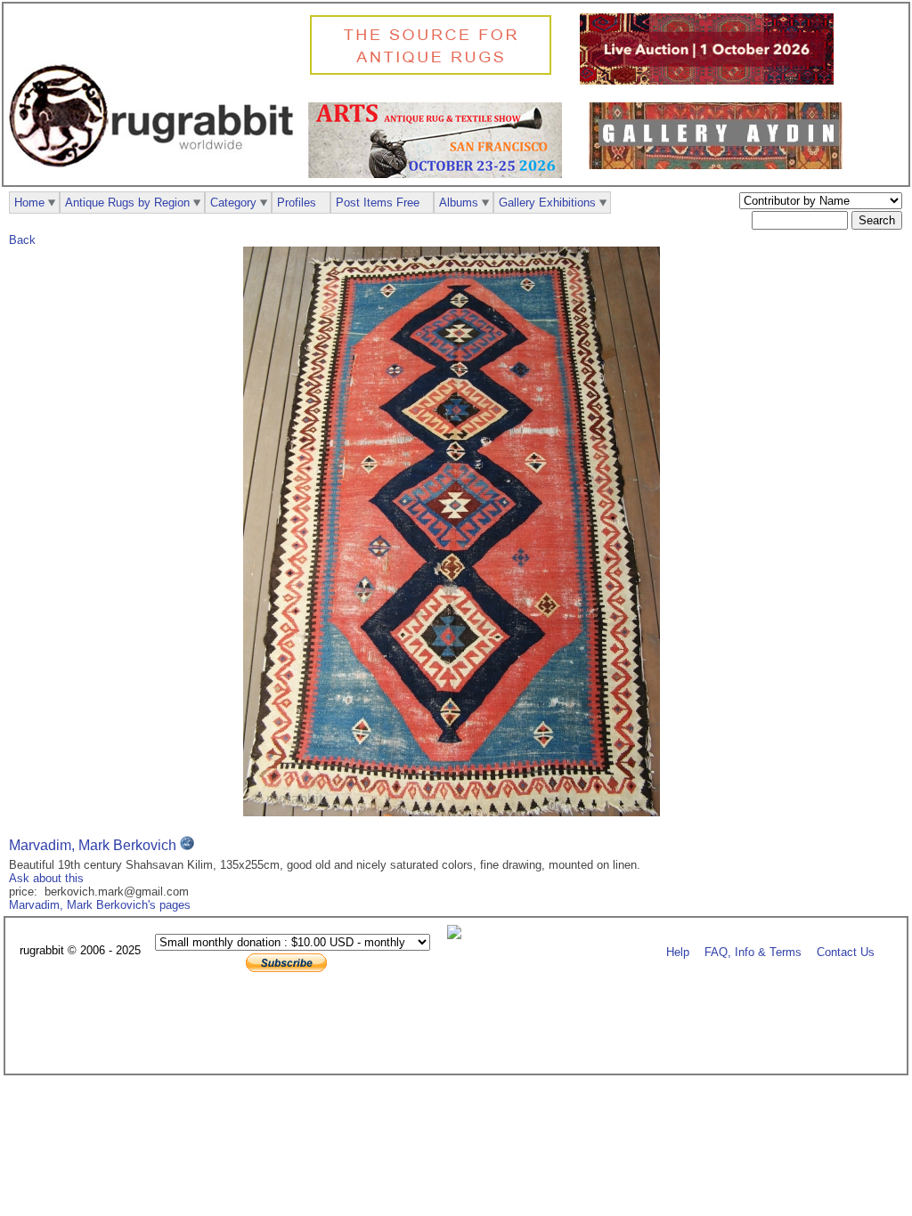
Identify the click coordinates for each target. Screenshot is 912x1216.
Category (233, 202)
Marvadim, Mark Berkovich (92, 845)
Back (22, 240)
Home (29, 202)
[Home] (156, 176)
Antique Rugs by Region (127, 202)
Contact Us (846, 951)
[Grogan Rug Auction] (711, 80)
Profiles (296, 202)
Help (677, 951)
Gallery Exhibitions (547, 202)
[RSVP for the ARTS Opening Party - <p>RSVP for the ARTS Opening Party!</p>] (458, 935)
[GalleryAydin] (720, 165)
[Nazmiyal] (435, 72)
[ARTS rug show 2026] (439, 174)
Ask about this (46, 878)
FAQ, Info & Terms (753, 951)
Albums (458, 202)
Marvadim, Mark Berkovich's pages (100, 905)
